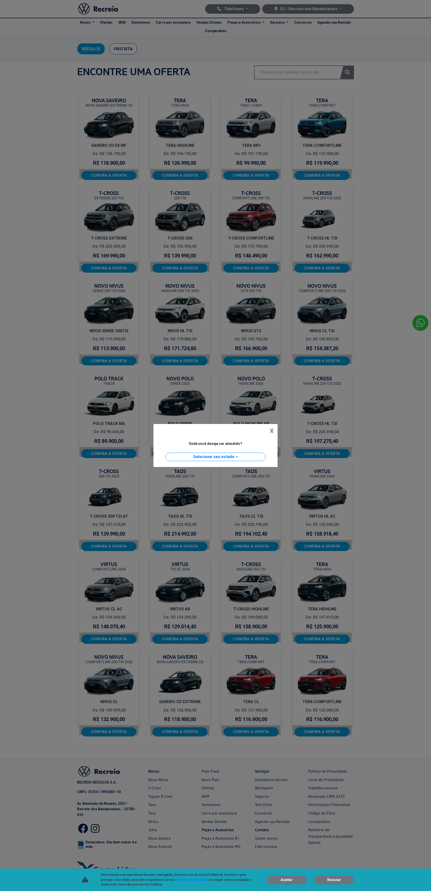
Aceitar (287, 880)
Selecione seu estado (213, 456)
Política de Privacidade (191, 880)
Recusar (334, 880)
